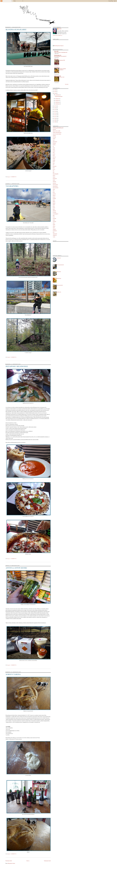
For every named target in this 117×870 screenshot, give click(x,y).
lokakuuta (57, 98)
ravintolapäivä (55, 213)
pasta (54, 192)
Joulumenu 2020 (62, 60)
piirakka (54, 198)
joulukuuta (57, 94)
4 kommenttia (13, 357)
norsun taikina (13, 674)
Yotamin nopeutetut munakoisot (62, 69)
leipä (54, 167)
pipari (54, 204)
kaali (54, 155)
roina (54, 216)
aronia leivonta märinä (57, 134)
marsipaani (55, 178)
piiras (54, 200)
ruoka (54, 220)
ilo (53, 146)
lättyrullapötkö (55, 173)
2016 (55, 107)
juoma (54, 150)
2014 (55, 111)
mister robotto (55, 184)
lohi (53, 172)
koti (53, 164)
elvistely (54, 137)
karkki (54, 160)
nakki (54, 189)
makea (54, 177)
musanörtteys (55, 186)
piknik (54, 203)
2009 (55, 120)
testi (53, 232)
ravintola (54, 212)
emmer (54, 138)
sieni (54, 223)
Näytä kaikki (66, 84)
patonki (54, 193)
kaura (54, 161)
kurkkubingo (58, 278)
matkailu (54, 181)
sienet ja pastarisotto (60, 264)
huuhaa (54, 144)
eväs (53, 140)
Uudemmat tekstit (8, 860)
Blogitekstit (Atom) (11, 863)
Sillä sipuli (56, 59)
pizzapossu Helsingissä (17, 366)
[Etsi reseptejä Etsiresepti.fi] (58, 45)
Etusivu (28, 860)
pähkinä (54, 210)
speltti (54, 224)
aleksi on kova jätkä (56, 130)
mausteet (54, 183)
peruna (54, 197)
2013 (55, 113)
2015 (55, 109)
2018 (55, 93)
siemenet (54, 221)
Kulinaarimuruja (57, 76)
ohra (53, 190)
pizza (54, 206)
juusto (54, 154)
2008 (55, 121)
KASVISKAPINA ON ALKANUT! (60, 56)
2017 (55, 106)
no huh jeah (58, 258)
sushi (54, 227)
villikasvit (55, 235)
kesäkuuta (57, 100)
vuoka (54, 236)
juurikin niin (58, 292)
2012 (55, 114)
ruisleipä (54, 218)
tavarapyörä (12, 186)
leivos (54, 169)
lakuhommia (58, 271)
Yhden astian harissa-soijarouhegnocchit (60, 52)
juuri (54, 152)
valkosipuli (55, 233)
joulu (54, 149)
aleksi (59, 28)
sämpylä (54, 229)
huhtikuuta (57, 102)
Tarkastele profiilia (57, 35)
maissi (54, 175)
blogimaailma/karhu (16, 29)
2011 (55, 116)
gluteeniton (55, 141)
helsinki (54, 143)
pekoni (54, 195)
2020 (55, 89)
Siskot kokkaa (56, 67)
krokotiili (54, 166)
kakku (54, 158)
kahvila (54, 157)
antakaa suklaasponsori (57, 132)
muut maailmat (55, 187)
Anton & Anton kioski (16, 568)
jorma (54, 147)
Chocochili (56, 51)
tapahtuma (55, 230)
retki (54, 215)
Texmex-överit (61, 77)
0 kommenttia (13, 176)
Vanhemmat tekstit (47, 860)
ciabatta (54, 135)
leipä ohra (58, 127)
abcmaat (54, 129)
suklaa (54, 226)
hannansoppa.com (57, 55)
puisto (54, 207)
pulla (54, 209)
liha (53, 170)
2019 (55, 91)
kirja (54, 163)
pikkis (54, 201)
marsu (54, 180)
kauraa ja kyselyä (59, 285)
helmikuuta (57, 103)
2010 (55, 118)
